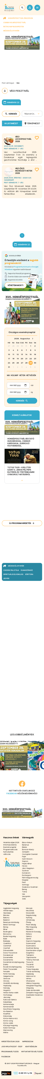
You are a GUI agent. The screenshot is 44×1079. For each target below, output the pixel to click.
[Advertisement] (22, 213)
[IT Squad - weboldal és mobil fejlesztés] (38, 1073)
